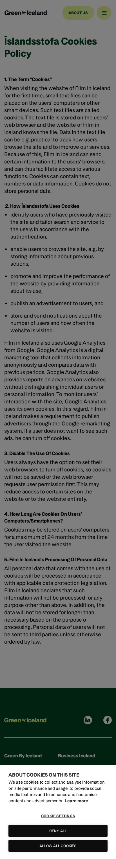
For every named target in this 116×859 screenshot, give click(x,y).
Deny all (58, 831)
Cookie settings (58, 816)
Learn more (76, 800)
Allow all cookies (57, 846)
